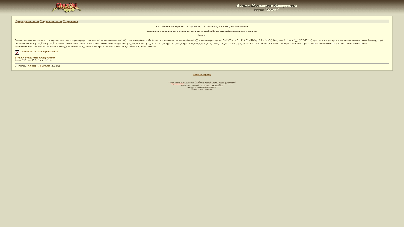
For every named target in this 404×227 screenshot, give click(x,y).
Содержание (70, 21)
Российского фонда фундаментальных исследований (215, 82)
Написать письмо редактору (202, 89)
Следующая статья (51, 21)
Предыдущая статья (27, 21)
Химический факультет (39, 66)
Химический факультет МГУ (207, 87)
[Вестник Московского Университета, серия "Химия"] (266, 4)
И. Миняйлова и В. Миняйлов (212, 85)
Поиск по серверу (202, 74)
